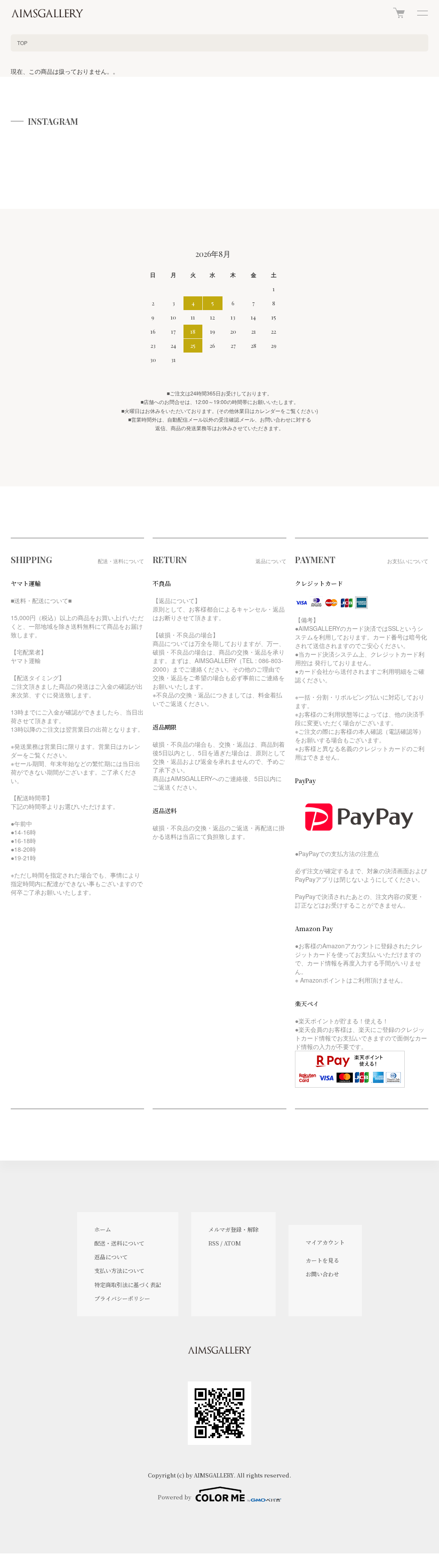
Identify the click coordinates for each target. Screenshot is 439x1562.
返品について (111, 1257)
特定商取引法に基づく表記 (127, 1285)
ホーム (102, 1229)
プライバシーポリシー (122, 1298)
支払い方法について (119, 1270)
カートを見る (322, 1260)
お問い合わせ (322, 1274)
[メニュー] (422, 13)
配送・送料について (119, 1243)
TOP (22, 42)
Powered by (174, 1497)
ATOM (232, 1243)
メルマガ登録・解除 (233, 1229)
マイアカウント (325, 1242)
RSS (213, 1243)
